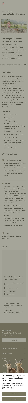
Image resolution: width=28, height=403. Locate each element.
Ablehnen (14, 399)
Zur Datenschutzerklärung (8, 388)
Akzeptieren (14, 394)
